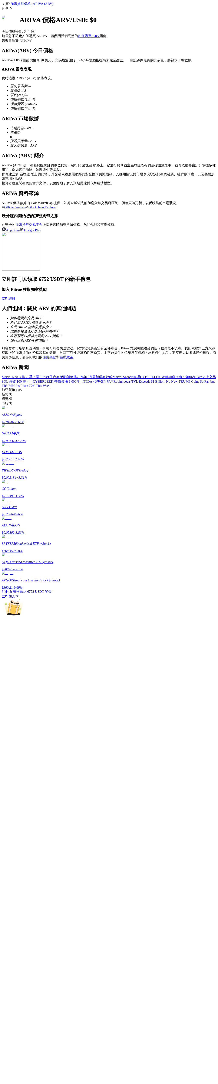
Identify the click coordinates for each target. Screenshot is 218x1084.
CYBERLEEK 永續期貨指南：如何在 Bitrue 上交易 (178, 377)
